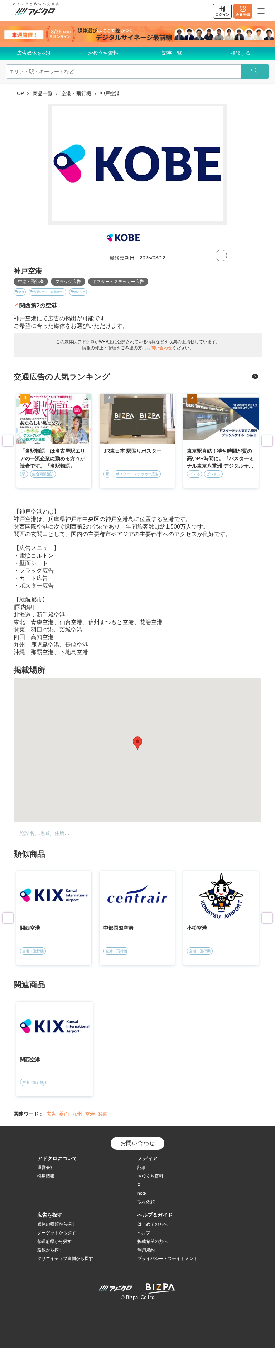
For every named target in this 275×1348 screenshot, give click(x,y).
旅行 (21, 291)
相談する (241, 53)
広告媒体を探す (34, 53)
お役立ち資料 (103, 53)
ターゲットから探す (56, 1232)
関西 (103, 1114)
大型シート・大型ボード (49, 291)
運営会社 (45, 1167)
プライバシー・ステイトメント (168, 1258)
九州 (77, 1114)
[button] (137, 743)
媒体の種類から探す (56, 1224)
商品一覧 (43, 93)
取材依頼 (146, 1202)
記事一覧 (172, 53)
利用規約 (146, 1249)
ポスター (80, 291)
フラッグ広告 (68, 281)
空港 (90, 1114)
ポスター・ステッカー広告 (118, 281)
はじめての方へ (153, 1224)
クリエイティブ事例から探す (65, 1258)
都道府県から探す (54, 1241)
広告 (51, 1114)
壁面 (64, 1114)
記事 (142, 1167)
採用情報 (45, 1176)
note (142, 1193)
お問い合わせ (159, 347)
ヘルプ (144, 1232)
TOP (19, 93)
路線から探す (50, 1249)
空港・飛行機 (76, 93)
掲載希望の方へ (153, 1241)
